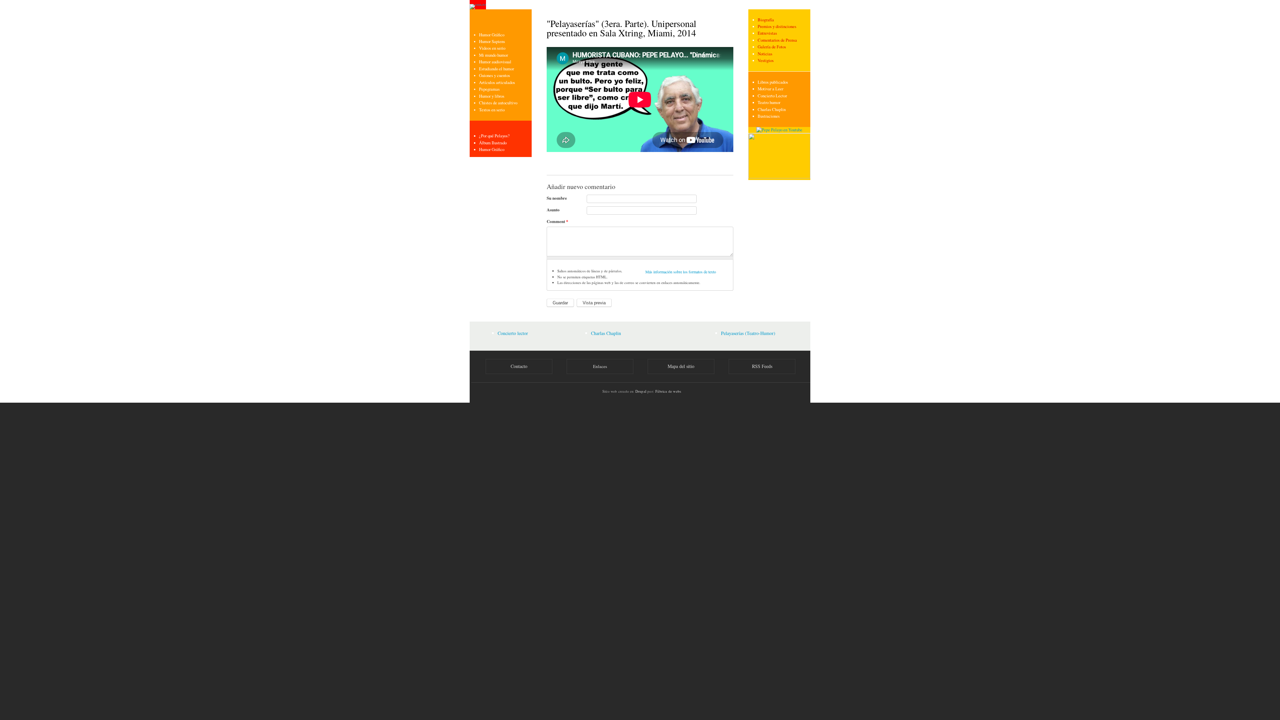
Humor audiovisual (495, 62)
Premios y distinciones (777, 26)
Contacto (519, 366)
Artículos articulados (497, 82)
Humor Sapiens (492, 41)
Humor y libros (491, 96)
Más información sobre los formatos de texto (680, 271)
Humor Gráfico (491, 35)
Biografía (766, 20)
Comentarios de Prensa (777, 40)
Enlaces (600, 366)
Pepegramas (489, 89)
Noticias (765, 54)
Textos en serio (492, 110)
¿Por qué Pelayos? (494, 136)
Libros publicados (773, 82)
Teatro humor (769, 102)
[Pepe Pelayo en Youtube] (779, 130)
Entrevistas (767, 33)
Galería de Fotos (772, 47)
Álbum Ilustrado (493, 143)
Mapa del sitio (681, 366)
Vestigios (766, 60)
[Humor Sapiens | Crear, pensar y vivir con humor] (779, 177)
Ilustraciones (769, 116)
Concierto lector (513, 333)
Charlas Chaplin (772, 109)
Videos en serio (492, 48)
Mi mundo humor (493, 55)
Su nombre (557, 198)
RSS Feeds (762, 366)
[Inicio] (478, 4)
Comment (557, 221)
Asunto (553, 209)
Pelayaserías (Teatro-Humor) (748, 333)
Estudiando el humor (496, 69)
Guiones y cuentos (494, 75)
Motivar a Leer (770, 89)
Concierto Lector (772, 96)
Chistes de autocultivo (498, 103)
